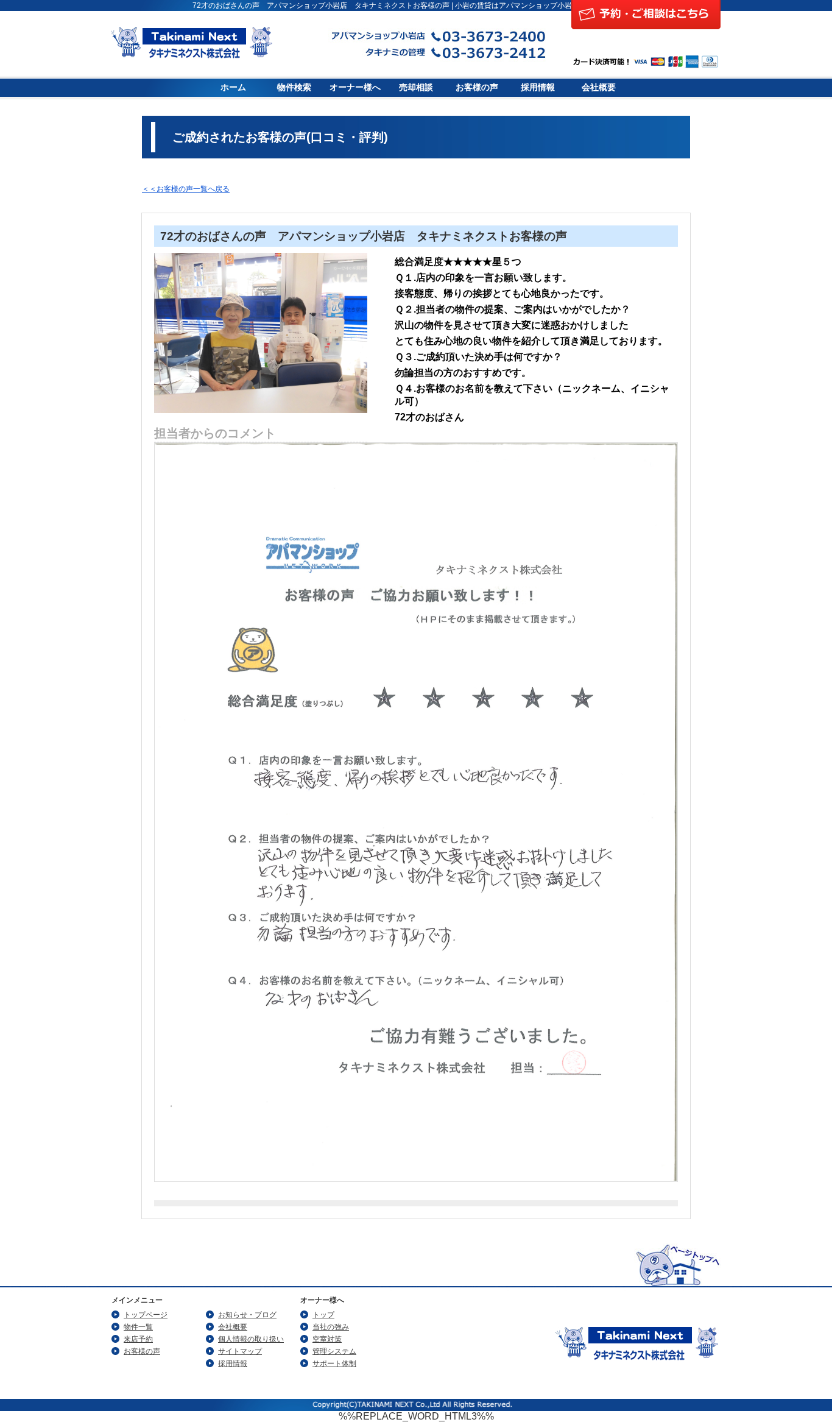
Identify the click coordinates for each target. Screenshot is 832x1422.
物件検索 (294, 87)
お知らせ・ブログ (247, 1315)
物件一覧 (138, 1327)
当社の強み (330, 1327)
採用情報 (538, 87)
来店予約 (138, 1339)
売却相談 (416, 87)
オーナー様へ (355, 87)
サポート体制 (334, 1363)
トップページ (145, 1315)
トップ (323, 1315)
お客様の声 (477, 87)
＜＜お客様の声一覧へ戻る (186, 189)
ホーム (233, 87)
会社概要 (599, 87)
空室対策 (327, 1339)
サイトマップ (240, 1351)
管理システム (334, 1351)
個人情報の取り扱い (251, 1339)
